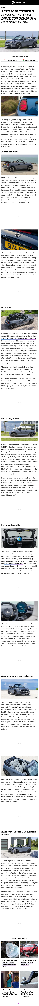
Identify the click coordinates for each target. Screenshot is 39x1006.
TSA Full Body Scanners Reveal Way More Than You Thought (9, 993)
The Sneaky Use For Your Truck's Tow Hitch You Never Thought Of (28, 993)
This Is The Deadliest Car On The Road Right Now (28, 962)
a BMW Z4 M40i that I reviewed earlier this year (18, 338)
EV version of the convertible (25, 144)
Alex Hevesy (7, 26)
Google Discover (30, 60)
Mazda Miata (16, 707)
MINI (37, 50)
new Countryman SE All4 (13, 564)
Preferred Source (11, 60)
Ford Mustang (6, 712)
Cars (3, 8)
